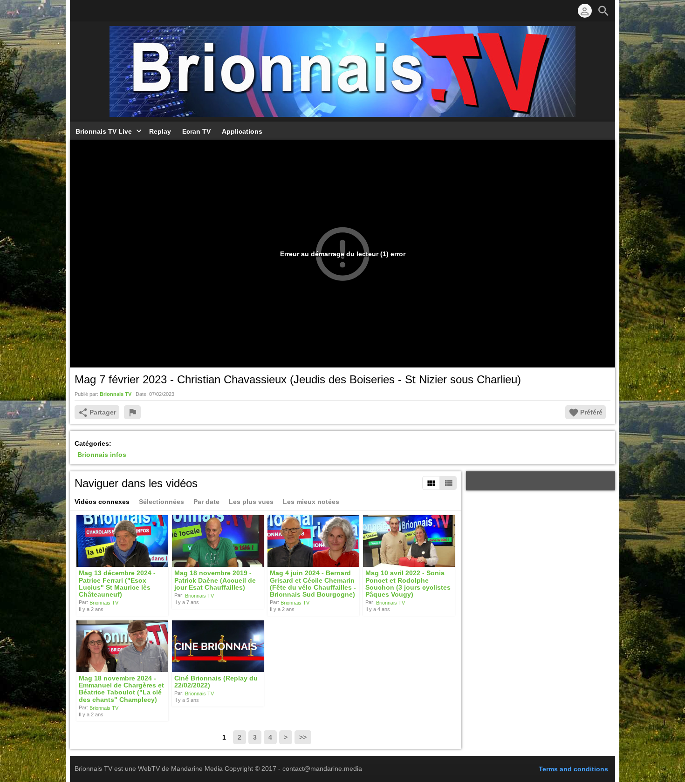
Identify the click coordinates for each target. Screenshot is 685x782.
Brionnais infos (101, 454)
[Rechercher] (603, 11)
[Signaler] (132, 412)
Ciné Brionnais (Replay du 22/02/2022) (216, 681)
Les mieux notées (311, 501)
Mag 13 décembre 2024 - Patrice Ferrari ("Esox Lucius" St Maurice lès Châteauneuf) (117, 584)
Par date (206, 501)
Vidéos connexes (102, 501)
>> (303, 737)
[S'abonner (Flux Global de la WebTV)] (79, 10)
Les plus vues (251, 501)
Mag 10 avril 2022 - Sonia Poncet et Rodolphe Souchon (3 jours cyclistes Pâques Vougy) (408, 584)
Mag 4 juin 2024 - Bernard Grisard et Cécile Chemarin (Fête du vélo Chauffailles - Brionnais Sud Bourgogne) (313, 584)
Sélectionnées (161, 501)
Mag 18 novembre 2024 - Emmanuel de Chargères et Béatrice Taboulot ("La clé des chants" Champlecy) (121, 688)
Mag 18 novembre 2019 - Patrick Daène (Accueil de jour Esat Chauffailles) (215, 581)
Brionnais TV (103, 602)
